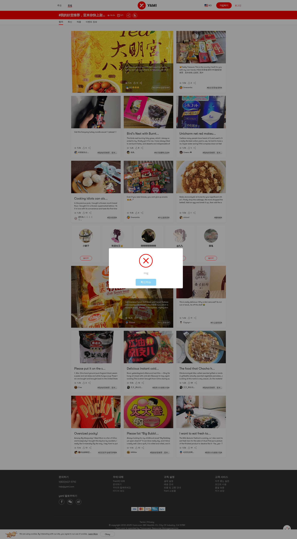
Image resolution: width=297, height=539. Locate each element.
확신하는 (146, 282)
